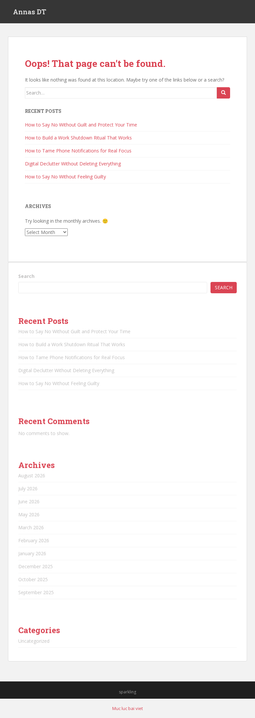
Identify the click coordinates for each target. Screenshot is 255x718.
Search (26, 276)
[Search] (223, 93)
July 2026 (28, 488)
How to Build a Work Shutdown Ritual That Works (78, 137)
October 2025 (33, 579)
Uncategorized (33, 641)
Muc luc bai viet (127, 708)
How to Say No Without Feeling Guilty (65, 176)
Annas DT (29, 11)
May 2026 (29, 514)
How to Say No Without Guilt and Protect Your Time (81, 124)
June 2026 (29, 501)
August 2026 (31, 475)
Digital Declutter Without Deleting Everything (73, 163)
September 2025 (36, 592)
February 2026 (33, 540)
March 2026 (31, 527)
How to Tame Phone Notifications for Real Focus (78, 150)
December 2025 (35, 566)
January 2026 (32, 553)
